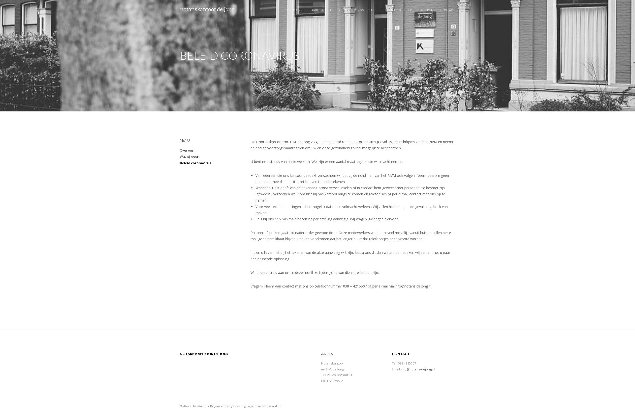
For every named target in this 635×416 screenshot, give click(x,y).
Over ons (187, 150)
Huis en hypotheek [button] (396, 10)
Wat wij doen (189, 156)
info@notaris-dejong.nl (418, 369)
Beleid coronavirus (195, 163)
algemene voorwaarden (264, 406)
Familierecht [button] (321, 10)
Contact (447, 10)
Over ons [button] (294, 10)
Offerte (426, 10)
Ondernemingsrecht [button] (356, 10)
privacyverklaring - (235, 406)
